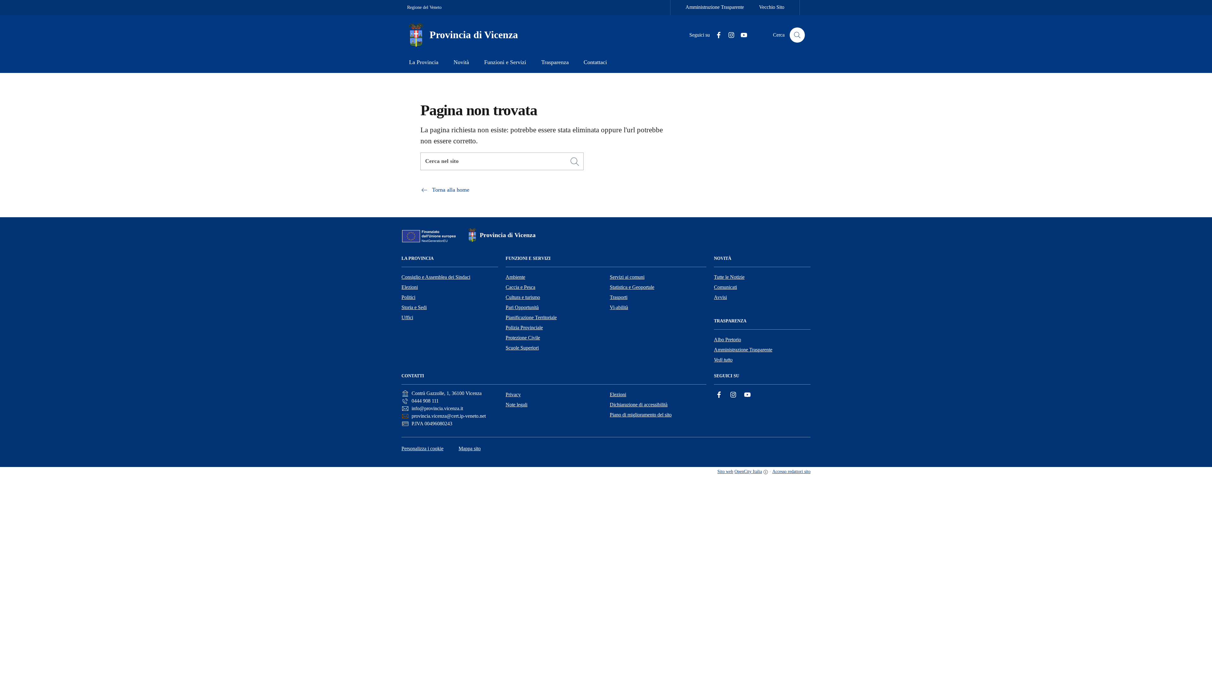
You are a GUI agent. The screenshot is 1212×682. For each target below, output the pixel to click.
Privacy (513, 394)
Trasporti (618, 297)
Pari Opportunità (522, 307)
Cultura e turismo (523, 297)
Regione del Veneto (424, 7)
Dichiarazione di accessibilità (639, 404)
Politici (408, 297)
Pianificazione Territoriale (531, 317)
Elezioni (409, 287)
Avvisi (720, 297)
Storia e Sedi (414, 307)
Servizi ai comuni (627, 277)
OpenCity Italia (748, 471)
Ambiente (515, 277)
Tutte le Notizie (729, 277)
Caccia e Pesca (520, 287)
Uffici (407, 317)
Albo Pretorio (727, 339)
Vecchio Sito (771, 7)
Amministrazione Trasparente (715, 7)
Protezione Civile (523, 337)
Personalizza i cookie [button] (422, 448)
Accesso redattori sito (791, 471)
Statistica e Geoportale (632, 287)
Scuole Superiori (522, 347)
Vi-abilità (619, 307)
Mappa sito (470, 448)
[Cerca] (574, 162)
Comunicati (725, 287)
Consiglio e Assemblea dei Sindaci (435, 277)
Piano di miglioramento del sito (641, 414)
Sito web (725, 471)
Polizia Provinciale (524, 327)
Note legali (516, 404)
